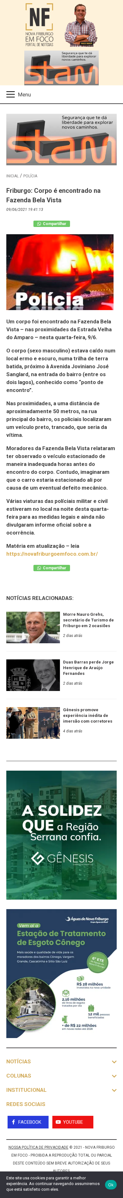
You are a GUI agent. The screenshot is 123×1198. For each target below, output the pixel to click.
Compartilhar (54, 224)
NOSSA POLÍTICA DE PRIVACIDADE (38, 1147)
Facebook (29, 1122)
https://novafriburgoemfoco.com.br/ (52, 554)
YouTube (73, 1122)
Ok (111, 1184)
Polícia (30, 176)
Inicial (12, 176)
